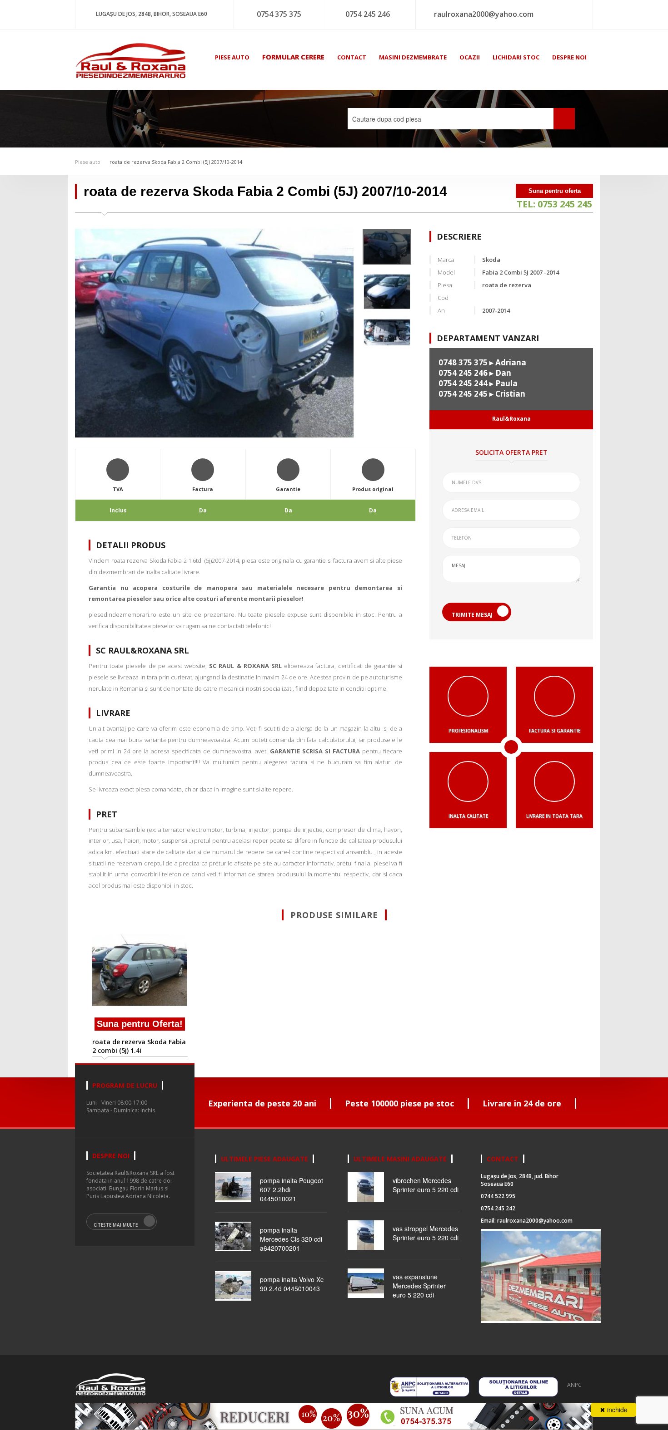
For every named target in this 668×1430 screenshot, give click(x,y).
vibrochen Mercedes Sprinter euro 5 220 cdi (426, 1185)
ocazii (469, 57)
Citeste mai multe (116, 1225)
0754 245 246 (367, 14)
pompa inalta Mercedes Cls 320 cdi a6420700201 (291, 1239)
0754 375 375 (279, 14)
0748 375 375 (463, 362)
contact (351, 57)
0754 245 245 (463, 393)
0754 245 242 (498, 1208)
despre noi (569, 57)
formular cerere (293, 56)
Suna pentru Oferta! (140, 1024)
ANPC (574, 1385)
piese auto (232, 57)
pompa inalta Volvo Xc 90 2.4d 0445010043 (292, 1284)
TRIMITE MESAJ (472, 615)
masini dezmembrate (413, 57)
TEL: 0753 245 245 (554, 204)
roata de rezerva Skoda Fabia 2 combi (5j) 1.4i (139, 1046)
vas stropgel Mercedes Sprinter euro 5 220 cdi (426, 1233)
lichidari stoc (516, 57)
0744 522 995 (498, 1196)
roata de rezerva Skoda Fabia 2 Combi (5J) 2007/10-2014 (176, 161)
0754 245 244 (463, 383)
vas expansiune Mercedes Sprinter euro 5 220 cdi (419, 1285)
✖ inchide (614, 1409)
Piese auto (87, 161)
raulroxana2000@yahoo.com (483, 14)
